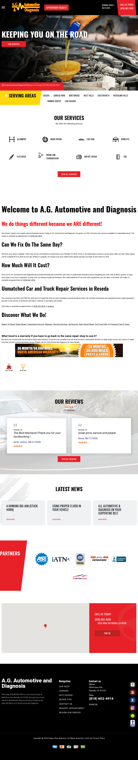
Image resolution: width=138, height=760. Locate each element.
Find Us (107, 633)
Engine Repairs (21, 324)
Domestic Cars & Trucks (120, 324)
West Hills (89, 95)
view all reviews (69, 459)
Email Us (93, 704)
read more (10, 519)
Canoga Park (59, 95)
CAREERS (63, 691)
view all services (69, 174)
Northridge (74, 95)
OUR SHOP (64, 686)
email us (51, 306)
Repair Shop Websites (57, 738)
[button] (45, 626)
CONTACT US (65, 704)
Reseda (46, 95)
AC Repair (11, 324)
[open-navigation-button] (3, 7)
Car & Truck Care (101, 324)
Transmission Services (35, 324)
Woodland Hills (120, 95)
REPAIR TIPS (65, 699)
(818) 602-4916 (126, 8)
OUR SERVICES (13, 43)
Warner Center (54, 101)
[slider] (69, 407)
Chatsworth (103, 95)
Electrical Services (60, 324)
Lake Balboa (70, 101)
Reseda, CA (18, 430)
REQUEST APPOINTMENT (71, 708)
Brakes (4, 324)
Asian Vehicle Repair (86, 324)
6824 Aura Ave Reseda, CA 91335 (37, 85)
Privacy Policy (99, 738)
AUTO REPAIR (66, 695)
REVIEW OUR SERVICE (70, 712)
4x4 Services (73, 324)
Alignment (49, 324)
